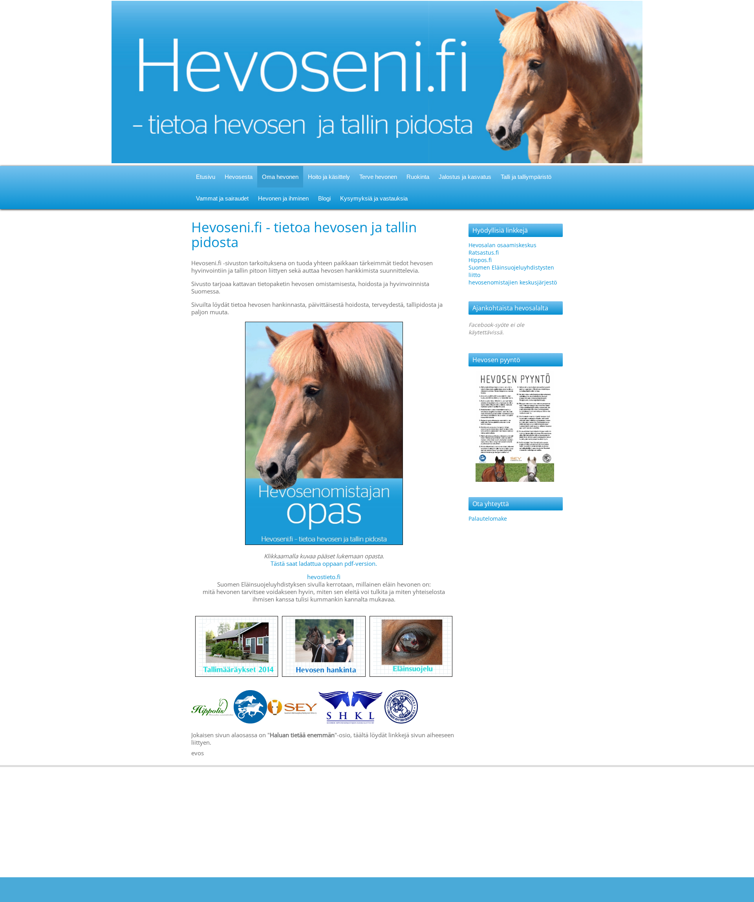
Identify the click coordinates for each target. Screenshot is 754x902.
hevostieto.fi (323, 577)
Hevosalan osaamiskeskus (502, 245)
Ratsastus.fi (484, 252)
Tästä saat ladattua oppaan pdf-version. (324, 563)
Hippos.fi (480, 260)
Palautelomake (488, 518)
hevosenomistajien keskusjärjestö (513, 282)
